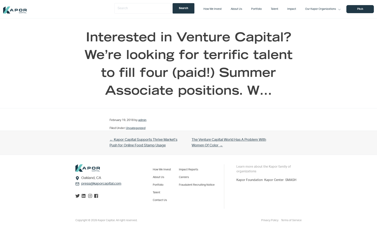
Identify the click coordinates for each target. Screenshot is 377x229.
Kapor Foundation (250, 180)
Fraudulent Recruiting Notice (197, 185)
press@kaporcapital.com (101, 183)
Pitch (360, 9)
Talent (156, 192)
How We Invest (162, 169)
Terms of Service (291, 220)
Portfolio (158, 185)
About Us (158, 177)
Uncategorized (135, 128)
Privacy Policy (270, 220)
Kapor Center (274, 180)
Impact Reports (188, 169)
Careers (184, 177)
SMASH (290, 180)
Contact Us (160, 200)
